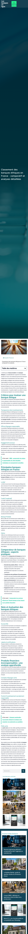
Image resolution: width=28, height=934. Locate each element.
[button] (9, 3)
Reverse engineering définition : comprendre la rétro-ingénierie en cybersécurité (13, 851)
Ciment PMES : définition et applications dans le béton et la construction (12, 897)
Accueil (6, 358)
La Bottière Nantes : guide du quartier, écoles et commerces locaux (12, 874)
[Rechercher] (23, 771)
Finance (11, 358)
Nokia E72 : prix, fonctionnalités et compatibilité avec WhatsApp (13, 919)
